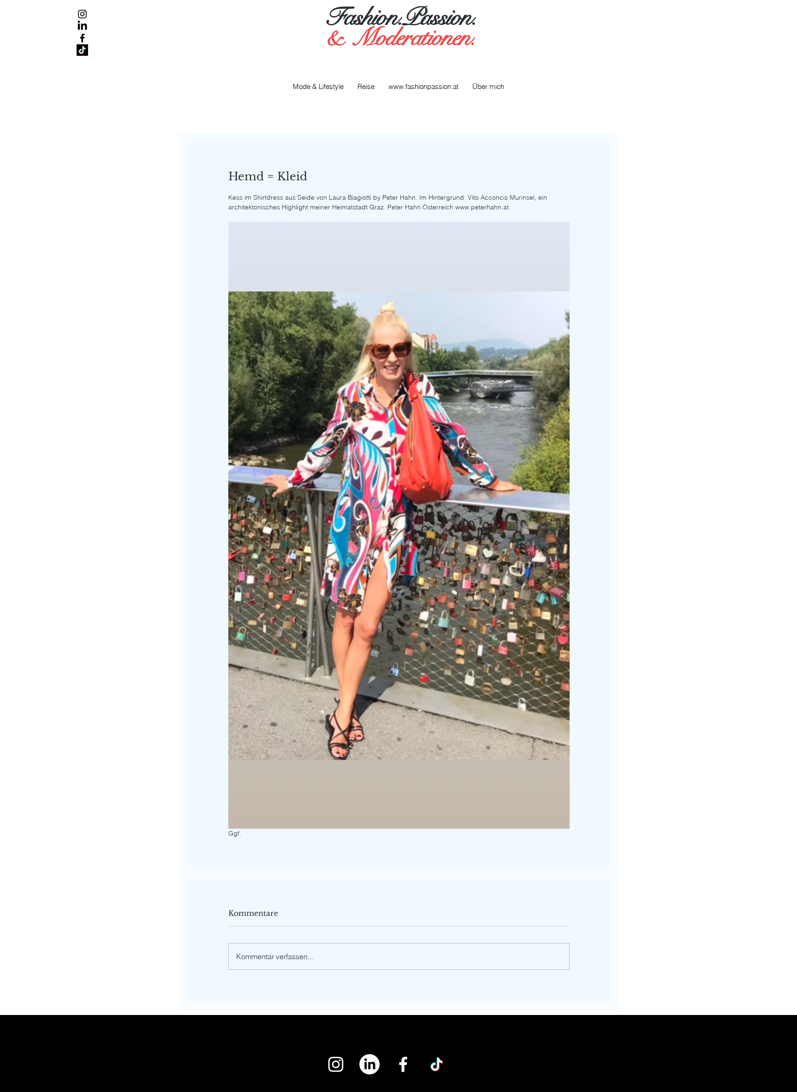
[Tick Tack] (82, 50)
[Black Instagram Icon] (82, 14)
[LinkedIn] (82, 26)
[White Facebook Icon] (403, 1064)
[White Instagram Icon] (336, 1064)
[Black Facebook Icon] (82, 38)
